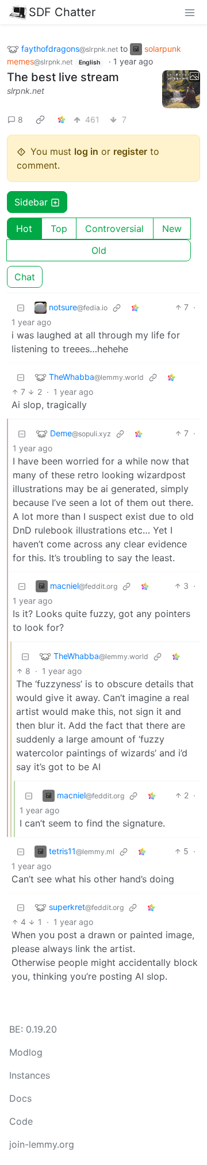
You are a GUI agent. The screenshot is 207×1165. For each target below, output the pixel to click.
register (130, 151)
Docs (20, 1098)
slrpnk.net (25, 91)
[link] (40, 119)
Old (98, 250)
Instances (29, 1075)
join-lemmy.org (41, 1144)
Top (59, 228)
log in (86, 151)
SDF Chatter (62, 12)
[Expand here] (181, 89)
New (172, 228)
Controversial (114, 228)
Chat (24, 277)
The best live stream (63, 77)
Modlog (26, 1052)
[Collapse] (21, 307)
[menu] (190, 12)
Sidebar (31, 202)
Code (21, 1121)
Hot (24, 228)
